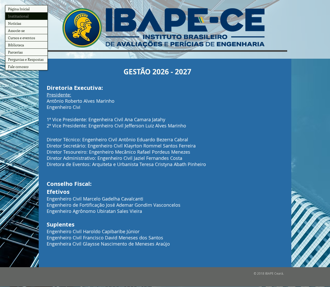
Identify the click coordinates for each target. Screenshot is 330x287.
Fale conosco (18, 66)
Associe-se (16, 30)
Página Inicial (19, 8)
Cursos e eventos (21, 37)
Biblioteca (16, 44)
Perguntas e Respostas (26, 59)
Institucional (18, 16)
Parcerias (15, 52)
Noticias (14, 23)
